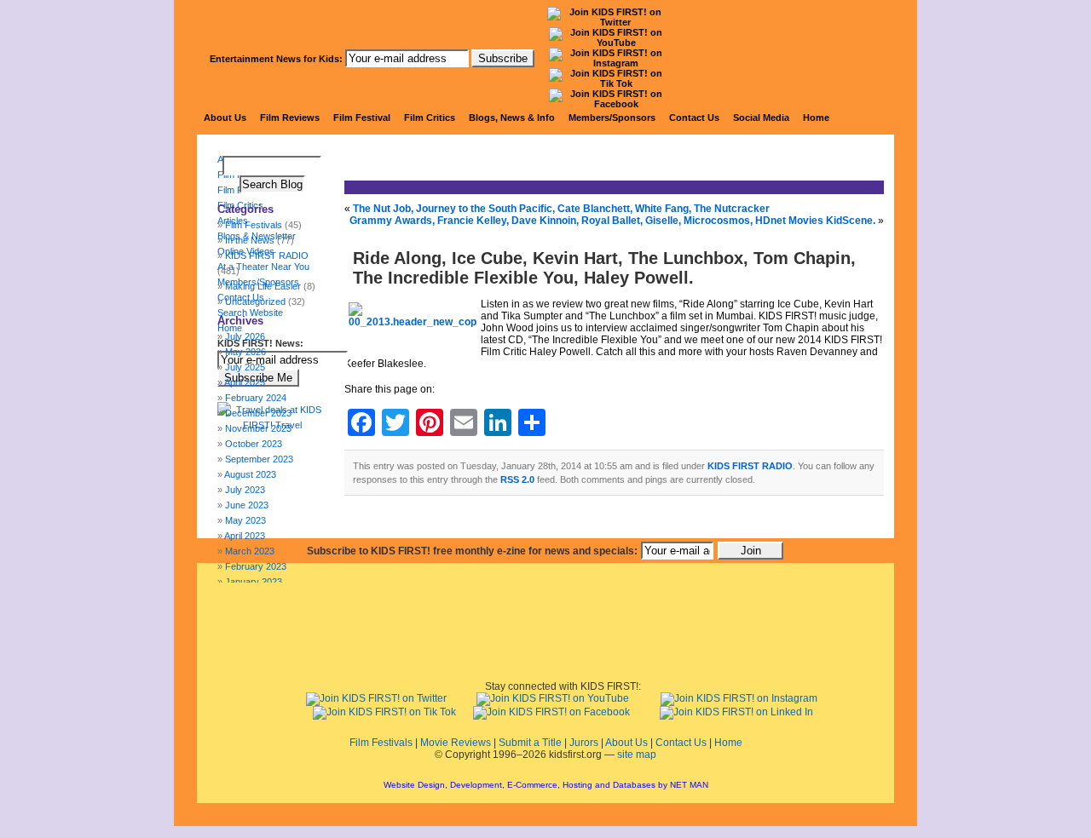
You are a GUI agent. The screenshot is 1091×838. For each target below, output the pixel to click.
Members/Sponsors (612, 117)
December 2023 (258, 413)
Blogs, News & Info (512, 117)
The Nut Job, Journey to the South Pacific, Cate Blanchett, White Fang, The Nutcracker (561, 209)
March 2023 (249, 551)
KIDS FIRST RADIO (750, 466)
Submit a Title (530, 743)
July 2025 (245, 367)
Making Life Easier (263, 286)
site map (636, 755)
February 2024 (255, 398)
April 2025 (244, 382)
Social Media (761, 117)
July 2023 (245, 490)
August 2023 (250, 474)
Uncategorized (255, 301)
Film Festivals (381, 743)
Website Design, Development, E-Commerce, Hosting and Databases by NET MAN (546, 784)
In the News (249, 240)
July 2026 (245, 336)
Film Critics (429, 117)
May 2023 (245, 520)
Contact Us (694, 117)
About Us (225, 117)
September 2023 (259, 459)
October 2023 (253, 444)
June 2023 (246, 505)
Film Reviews (290, 117)
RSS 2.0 (517, 479)
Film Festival (361, 117)
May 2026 (245, 352)
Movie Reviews (455, 743)
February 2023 (255, 566)
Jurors (583, 743)
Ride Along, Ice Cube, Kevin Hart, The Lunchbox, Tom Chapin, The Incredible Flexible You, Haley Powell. (604, 268)
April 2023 (244, 536)
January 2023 (253, 582)
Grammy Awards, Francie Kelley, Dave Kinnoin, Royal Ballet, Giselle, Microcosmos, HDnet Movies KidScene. (612, 221)
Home (816, 117)
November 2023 (258, 428)
